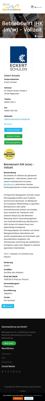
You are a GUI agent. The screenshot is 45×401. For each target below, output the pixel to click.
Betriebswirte (9, 184)
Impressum (6, 354)
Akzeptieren (18, 398)
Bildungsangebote (13, 142)
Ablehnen (29, 398)
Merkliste (39, 7)
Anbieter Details (13, 136)
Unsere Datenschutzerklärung (33, 395)
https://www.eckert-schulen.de (17, 119)
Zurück (9, 124)
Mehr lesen (8, 343)
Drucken (9, 306)
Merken (40, 36)
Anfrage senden (13, 130)
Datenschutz (7, 362)
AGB (3, 358)
